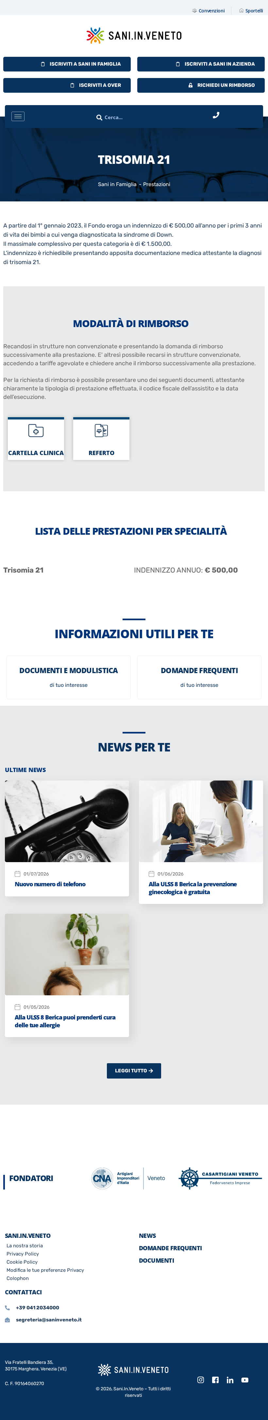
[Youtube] (245, 1380)
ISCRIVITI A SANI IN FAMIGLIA (85, 64)
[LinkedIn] (230, 1380)
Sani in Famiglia (117, 184)
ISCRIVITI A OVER (100, 85)
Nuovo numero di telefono (50, 884)
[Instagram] (201, 1380)
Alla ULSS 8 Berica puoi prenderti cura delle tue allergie (65, 1021)
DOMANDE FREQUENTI (170, 1248)
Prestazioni (156, 184)
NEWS (147, 1235)
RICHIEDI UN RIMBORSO (226, 85)
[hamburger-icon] (18, 116)
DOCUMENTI (156, 1260)
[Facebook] (215, 1380)
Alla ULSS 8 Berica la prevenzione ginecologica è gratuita (193, 887)
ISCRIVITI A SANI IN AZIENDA (220, 64)
